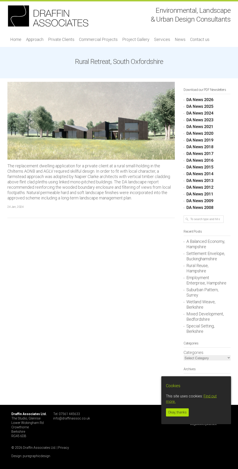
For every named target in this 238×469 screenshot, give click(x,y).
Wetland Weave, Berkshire (200, 304)
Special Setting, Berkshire (200, 329)
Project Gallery (135, 39)
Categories (193, 352)
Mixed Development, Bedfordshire (205, 316)
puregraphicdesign (36, 456)
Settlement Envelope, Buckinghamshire (205, 256)
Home (15, 39)
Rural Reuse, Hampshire (197, 268)
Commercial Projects (98, 39)
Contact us (199, 39)
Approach (34, 39)
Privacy (63, 447)
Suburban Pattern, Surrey (202, 292)
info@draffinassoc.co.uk (71, 418)
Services (162, 39)
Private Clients (61, 39)
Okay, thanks (177, 412)
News (180, 39)
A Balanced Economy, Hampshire (205, 244)
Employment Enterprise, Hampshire (206, 280)
